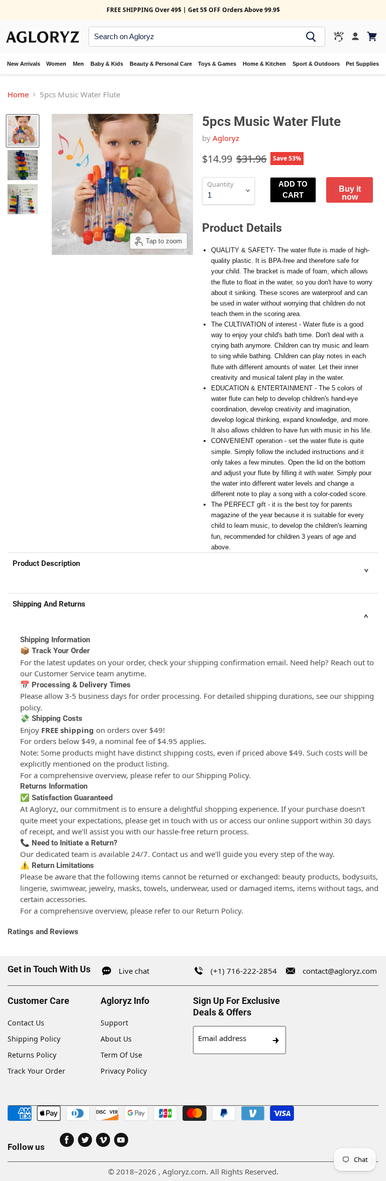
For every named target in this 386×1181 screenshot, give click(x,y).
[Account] (355, 36)
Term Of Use (121, 1055)
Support (114, 1022)
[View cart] (372, 36)
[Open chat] (338, 36)
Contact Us (26, 1022)
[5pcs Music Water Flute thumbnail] (23, 131)
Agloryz (226, 138)
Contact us (170, 854)
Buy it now (350, 192)
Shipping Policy (34, 1039)
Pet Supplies (362, 64)
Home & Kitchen (264, 64)
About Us (116, 1039)
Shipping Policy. (223, 775)
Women (56, 64)
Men (78, 64)
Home (18, 94)
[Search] (311, 36)
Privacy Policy (124, 1071)
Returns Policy (32, 1055)
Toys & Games (217, 64)
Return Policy (218, 911)
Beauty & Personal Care (161, 64)
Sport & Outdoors (316, 64)
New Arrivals (23, 64)
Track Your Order (36, 1071)
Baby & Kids (106, 64)
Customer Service (64, 673)
